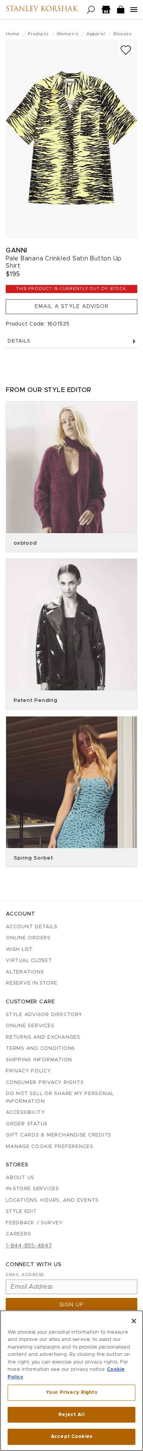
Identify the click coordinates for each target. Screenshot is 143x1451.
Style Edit (21, 1211)
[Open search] (91, 10)
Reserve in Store (32, 983)
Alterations (25, 972)
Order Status (27, 1124)
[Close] (133, 1321)
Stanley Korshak (42, 9)
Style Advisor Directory (44, 1014)
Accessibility (25, 1112)
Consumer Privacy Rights (45, 1082)
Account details (31, 926)
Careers (18, 1234)
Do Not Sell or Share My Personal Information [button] (60, 1097)
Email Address (25, 1275)
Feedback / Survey (34, 1222)
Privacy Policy (28, 1071)
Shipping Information (39, 1059)
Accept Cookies (71, 1436)
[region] (71, 1380)
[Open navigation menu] (134, 9)
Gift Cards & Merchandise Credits (58, 1135)
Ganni (16, 250)
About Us (20, 1177)
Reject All (71, 1414)
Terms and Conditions (40, 1048)
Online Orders (28, 937)
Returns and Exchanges (43, 1037)
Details (19, 341)
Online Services (30, 1025)
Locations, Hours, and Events (52, 1200)
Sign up (71, 1305)
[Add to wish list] (125, 50)
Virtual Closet (29, 960)
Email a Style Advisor (72, 306)
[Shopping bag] (121, 10)
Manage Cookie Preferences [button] (49, 1146)
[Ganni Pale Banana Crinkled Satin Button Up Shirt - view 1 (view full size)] (71, 138)
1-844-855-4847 (29, 1245)
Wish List (19, 949)
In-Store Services (32, 1188)
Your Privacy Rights (71, 1392)
